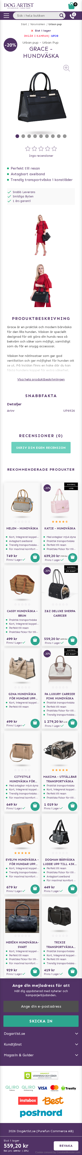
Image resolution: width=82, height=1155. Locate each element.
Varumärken (37, 24)
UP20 (54, 36)
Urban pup (55, 24)
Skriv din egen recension (41, 448)
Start (24, 24)
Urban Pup (50, 43)
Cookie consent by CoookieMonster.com (57, 1152)
